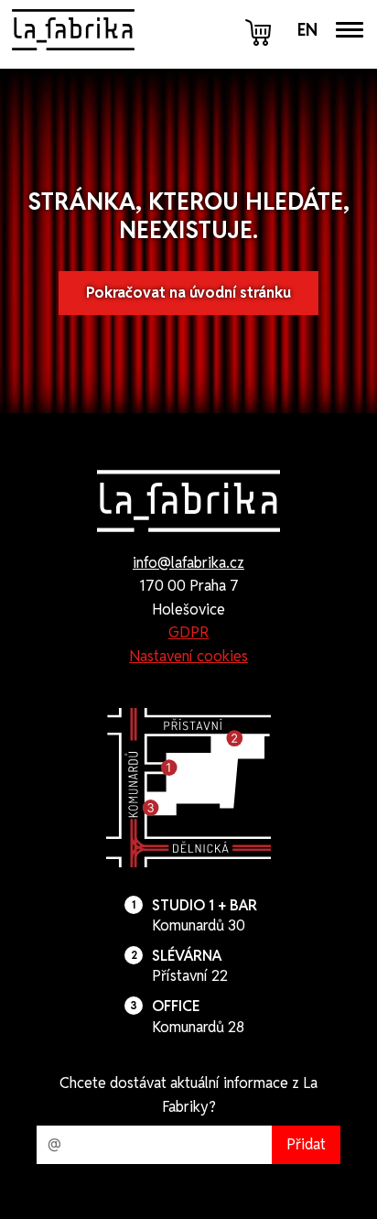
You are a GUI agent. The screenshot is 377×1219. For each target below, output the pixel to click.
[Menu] (349, 29)
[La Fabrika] (73, 29)
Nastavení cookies (188, 656)
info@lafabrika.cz (188, 562)
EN (307, 30)
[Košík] (260, 30)
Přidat (306, 1144)
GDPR (189, 632)
